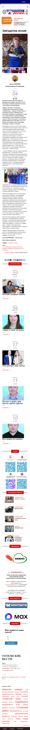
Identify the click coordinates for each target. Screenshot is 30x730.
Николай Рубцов (23, 716)
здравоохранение (8, 694)
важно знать (15, 696)
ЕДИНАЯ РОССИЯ (8, 708)
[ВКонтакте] (5, 260)
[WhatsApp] (23, 260)
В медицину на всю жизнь (20, 519)
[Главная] (15, 12)
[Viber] (21, 260)
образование (5, 696)
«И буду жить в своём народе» (20, 23)
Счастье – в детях (19, 499)
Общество (16, 526)
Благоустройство (7, 692)
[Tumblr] (19, 260)
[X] (10, 260)
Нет (8, 638)
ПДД (27, 689)
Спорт (3, 719)
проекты (25, 694)
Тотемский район (7, 247)
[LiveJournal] (17, 260)
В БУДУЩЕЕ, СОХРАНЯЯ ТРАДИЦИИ (18, 539)
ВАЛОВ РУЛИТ (18, 508)
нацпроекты (7, 704)
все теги (25, 725)
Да (8, 636)
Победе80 (24, 696)
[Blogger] (12, 260)
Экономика (17, 536)
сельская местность (18, 248)
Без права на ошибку (12, 439)
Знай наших (22, 705)
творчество (6, 723)
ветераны (5, 250)
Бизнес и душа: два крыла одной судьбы (12, 402)
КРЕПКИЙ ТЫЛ (18, 528)
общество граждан (12, 689)
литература (14, 716)
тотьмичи (24, 692)
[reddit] (14, 260)
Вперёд (28, 21)
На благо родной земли (13, 294)
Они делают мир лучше (13, 365)
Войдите (6, 252)
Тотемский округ (11, 698)
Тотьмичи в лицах (13, 243)
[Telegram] (24, 260)
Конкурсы (16, 692)
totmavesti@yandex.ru (11, 584)
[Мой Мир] (9, 260)
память (26, 699)
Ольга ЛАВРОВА (15, 84)
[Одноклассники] (7, 260)
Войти (23, 2)
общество (10, 719)
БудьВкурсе (21, 701)
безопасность (16, 711)
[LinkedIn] (16, 260)
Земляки (14, 247)
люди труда (22, 718)
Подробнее (5, 298)
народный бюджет (8, 702)
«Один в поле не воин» (13, 330)
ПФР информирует (21, 721)
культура (6, 721)
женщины (9, 248)
